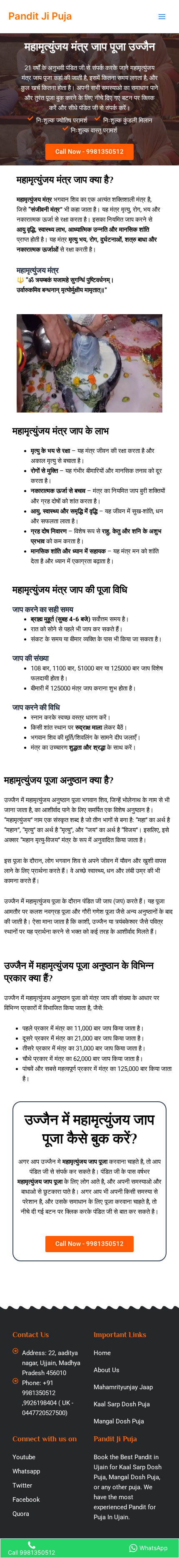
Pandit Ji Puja (40, 16)
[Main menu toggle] (162, 16)
